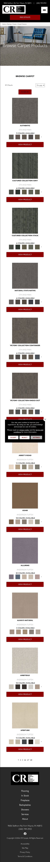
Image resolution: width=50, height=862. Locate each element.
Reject (24, 437)
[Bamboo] (18, 467)
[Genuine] (24, 137)
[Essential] (18, 302)
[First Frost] (31, 686)
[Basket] (25, 605)
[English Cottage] (37, 522)
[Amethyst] (25, 550)
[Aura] (11, 467)
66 (25, 760)
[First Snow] (37, 742)
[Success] (37, 357)
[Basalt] (24, 577)
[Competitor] (24, 357)
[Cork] (18, 631)
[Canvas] (25, 660)
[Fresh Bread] (37, 686)
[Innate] (31, 302)
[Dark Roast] (24, 686)
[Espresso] (31, 742)
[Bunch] (18, 192)
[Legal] (31, 137)
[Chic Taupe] (31, 467)
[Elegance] (31, 522)
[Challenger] (25, 330)
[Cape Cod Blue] (24, 742)
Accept (13, 437)
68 (31, 760)
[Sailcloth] (25, 631)
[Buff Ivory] (25, 715)
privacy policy (24, 430)
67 (28, 760)
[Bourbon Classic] (25, 495)
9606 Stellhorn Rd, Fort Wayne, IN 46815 (17, 3)
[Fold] (24, 192)
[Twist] (37, 192)
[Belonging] (25, 275)
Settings (36, 437)
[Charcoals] (18, 686)
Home (4, 24)
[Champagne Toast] (18, 522)
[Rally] (31, 357)
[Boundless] (24, 467)
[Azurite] (18, 577)
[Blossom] (37, 577)
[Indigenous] (24, 302)
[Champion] (18, 357)
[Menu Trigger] (44, 10)
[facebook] (25, 833)
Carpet (14, 24)
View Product (25, 144)
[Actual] (25, 110)
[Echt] (18, 137)
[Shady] (31, 631)
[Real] (37, 137)
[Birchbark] (31, 577)
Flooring (9, 24)
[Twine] (38, 631)
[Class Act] (24, 522)
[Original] (37, 302)
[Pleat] (31, 192)
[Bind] (25, 165)
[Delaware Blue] (37, 467)
